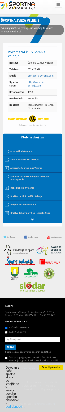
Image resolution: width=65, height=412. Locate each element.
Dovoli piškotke (51, 367)
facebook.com (33, 237)
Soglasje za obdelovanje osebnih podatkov (28, 352)
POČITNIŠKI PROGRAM (19, 327)
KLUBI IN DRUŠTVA (17, 332)
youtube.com (56, 237)
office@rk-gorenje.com (41, 75)
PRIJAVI (10, 347)
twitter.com (12, 237)
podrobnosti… (15, 406)
